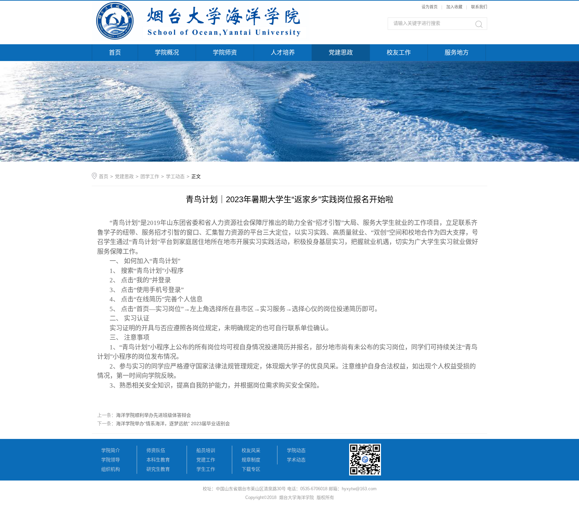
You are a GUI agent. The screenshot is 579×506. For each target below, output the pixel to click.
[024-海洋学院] (201, 4)
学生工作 (205, 469)
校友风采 (251, 450)
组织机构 (110, 469)
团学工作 (149, 176)
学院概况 (167, 52)
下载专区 (251, 469)
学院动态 (296, 450)
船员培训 (205, 450)
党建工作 (205, 459)
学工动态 (175, 176)
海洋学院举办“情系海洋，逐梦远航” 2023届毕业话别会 (173, 423)
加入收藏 (454, 7)
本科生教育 (158, 459)
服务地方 (457, 52)
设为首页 (430, 7)
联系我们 (479, 7)
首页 (115, 52)
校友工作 (399, 52)
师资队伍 (155, 450)
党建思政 (341, 52)
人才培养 (283, 52)
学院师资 (225, 52)
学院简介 (110, 450)
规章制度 (251, 459)
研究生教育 (158, 469)
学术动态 (296, 459)
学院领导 (110, 459)
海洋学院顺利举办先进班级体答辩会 (153, 415)
